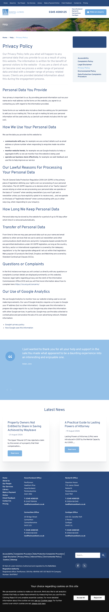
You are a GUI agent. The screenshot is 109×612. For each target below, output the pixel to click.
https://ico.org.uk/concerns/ (27, 284)
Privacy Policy (22, 38)
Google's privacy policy (14, 325)
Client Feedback (67, 3)
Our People (21, 3)
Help (12, 38)
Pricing (85, 3)
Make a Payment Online (51, 3)
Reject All (98, 598)
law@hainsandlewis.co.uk (34, 504)
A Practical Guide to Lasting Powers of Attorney (82, 424)
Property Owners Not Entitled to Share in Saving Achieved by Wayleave (24, 426)
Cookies (6, 560)
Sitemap (14, 560)
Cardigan (75, 15)
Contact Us (77, 3)
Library (39, 3)
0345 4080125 (58, 12)
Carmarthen (76, 13)
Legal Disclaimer (85, 65)
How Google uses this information (19, 328)
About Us (13, 3)
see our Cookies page (43, 601)
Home (6, 3)
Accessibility (83, 58)
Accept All (81, 598)
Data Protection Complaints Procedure (89, 75)
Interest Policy (36, 557)
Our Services (31, 3)
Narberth (75, 11)
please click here (38, 603)
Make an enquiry (97, 12)
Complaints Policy (85, 61)
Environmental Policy (87, 71)
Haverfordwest (77, 9)
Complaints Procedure (23, 554)
